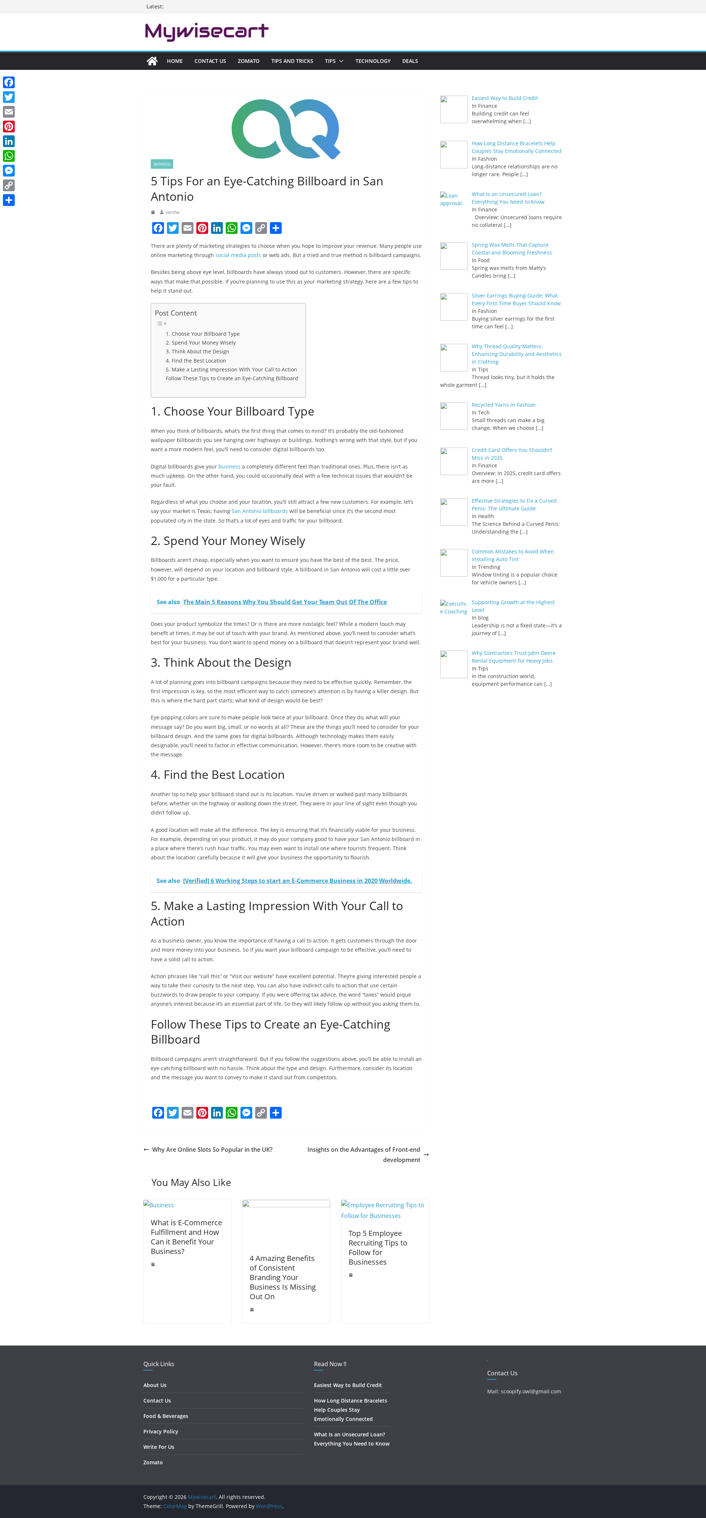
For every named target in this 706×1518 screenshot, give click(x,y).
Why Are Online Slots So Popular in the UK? (212, 1149)
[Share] (8, 200)
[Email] (8, 111)
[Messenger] (8, 170)
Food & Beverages (165, 1415)
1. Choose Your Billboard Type (203, 333)
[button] (340, 61)
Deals (410, 60)
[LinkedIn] (8, 141)
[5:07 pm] (253, 1309)
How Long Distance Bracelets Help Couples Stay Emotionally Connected (350, 1409)
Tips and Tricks (292, 60)
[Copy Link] (8, 185)
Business (162, 164)
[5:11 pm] (351, 1275)
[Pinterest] (8, 126)
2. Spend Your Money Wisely (201, 342)
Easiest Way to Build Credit (348, 1385)
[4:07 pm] (154, 212)
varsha (172, 212)
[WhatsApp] (8, 156)
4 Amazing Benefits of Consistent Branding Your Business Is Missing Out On (283, 1277)
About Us (155, 1385)
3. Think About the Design (197, 351)
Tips (330, 60)
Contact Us (210, 60)
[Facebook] (8, 82)
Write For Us (158, 1446)
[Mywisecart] (152, 61)
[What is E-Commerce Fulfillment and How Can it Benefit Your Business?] (158, 1205)
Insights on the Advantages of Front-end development (363, 1154)
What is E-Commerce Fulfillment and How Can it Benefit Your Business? (186, 1237)
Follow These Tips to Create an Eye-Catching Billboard (232, 378)
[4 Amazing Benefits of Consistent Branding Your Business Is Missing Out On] (286, 1205)
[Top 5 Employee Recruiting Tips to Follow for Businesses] (385, 1205)
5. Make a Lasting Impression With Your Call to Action (231, 369)
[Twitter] (8, 97)
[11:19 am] (154, 1264)
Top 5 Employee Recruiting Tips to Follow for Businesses (378, 1247)
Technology (373, 60)
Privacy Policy (160, 1431)
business (229, 466)
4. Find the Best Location (196, 360)
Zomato (249, 60)
